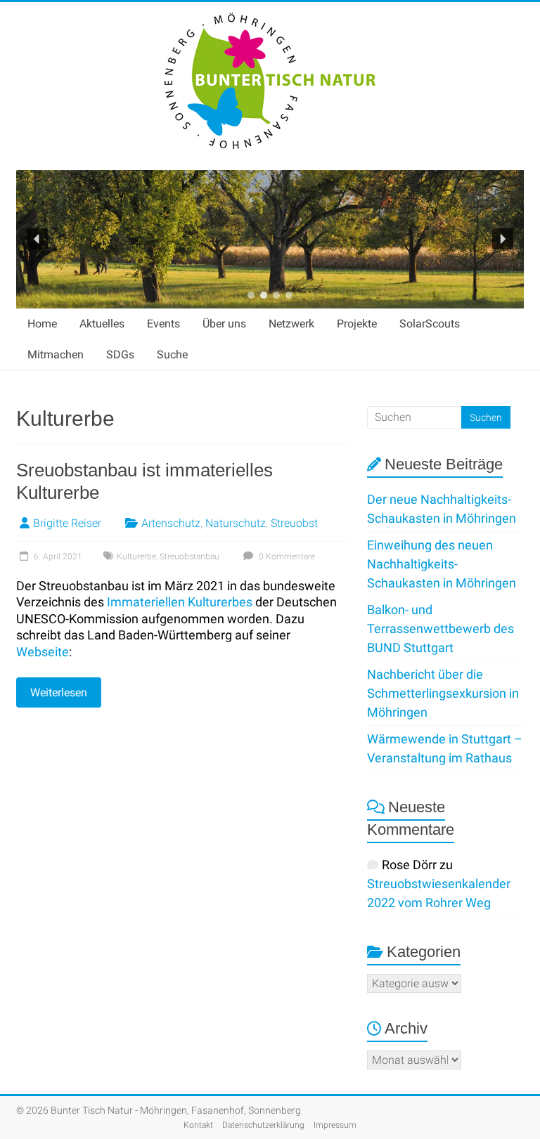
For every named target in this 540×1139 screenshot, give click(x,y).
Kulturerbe (136, 556)
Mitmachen (55, 354)
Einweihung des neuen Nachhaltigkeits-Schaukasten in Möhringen (441, 564)
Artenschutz (170, 523)
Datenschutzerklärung (263, 1125)
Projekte (357, 323)
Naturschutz (235, 523)
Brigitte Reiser (67, 523)
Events (163, 323)
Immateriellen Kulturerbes (179, 601)
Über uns (224, 323)
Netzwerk (291, 323)
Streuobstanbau (189, 556)
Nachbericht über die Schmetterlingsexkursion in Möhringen (443, 693)
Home (42, 323)
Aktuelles (101, 323)
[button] (37, 238)
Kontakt (198, 1125)
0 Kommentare (286, 556)
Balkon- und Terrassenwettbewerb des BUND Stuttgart (440, 628)
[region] (270, 239)
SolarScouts (429, 323)
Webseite (42, 651)
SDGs (120, 354)
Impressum (335, 1125)
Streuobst (294, 523)
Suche (172, 354)
